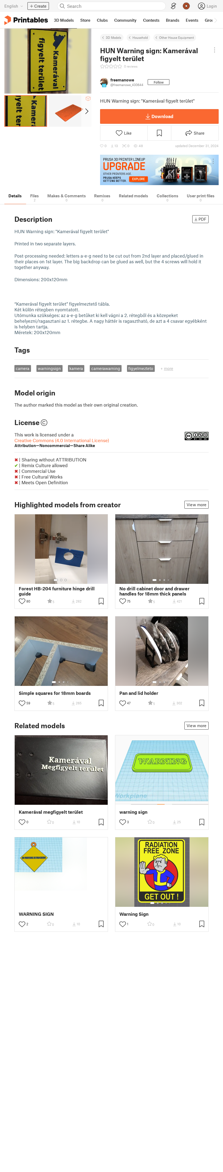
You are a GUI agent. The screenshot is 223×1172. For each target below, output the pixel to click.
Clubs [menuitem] (102, 20)
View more (196, 504)
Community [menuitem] (125, 20)
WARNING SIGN (36, 914)
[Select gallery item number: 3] (65, 580)
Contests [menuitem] (151, 20)
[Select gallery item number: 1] (56, 580)
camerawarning (105, 368)
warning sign (133, 812)
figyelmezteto (140, 368)
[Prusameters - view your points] (186, 5)
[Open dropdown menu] (214, 50)
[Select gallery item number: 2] (61, 580)
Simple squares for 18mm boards (55, 693)
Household (140, 37)
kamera (76, 368)
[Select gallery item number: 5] (170, 903)
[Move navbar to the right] (215, 20)
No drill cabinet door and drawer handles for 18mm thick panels (154, 591)
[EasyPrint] (173, 6)
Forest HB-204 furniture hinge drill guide (57, 591)
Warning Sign (133, 914)
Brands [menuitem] (172, 20)
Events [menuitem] (192, 20)
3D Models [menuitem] (64, 20)
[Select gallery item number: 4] (169, 580)
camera (22, 368)
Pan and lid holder (138, 693)
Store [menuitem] (85, 20)
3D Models (113, 37)
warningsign (49, 368)
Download (162, 116)
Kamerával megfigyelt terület (51, 812)
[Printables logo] (26, 20)
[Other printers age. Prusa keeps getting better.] (159, 170)
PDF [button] (202, 219)
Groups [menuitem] (211, 20)
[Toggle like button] (22, 601)
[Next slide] (86, 111)
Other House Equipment (176, 37)
